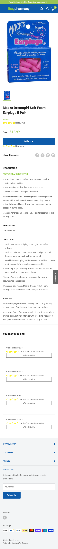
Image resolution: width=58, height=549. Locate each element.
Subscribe (11, 495)
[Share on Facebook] (37, 155)
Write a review (29, 355)
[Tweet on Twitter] (48, 155)
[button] (9, 123)
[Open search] (41, 8)
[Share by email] (53, 155)
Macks (6, 119)
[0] (53, 9)
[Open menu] (4, 9)
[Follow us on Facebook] (5, 517)
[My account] (47, 8)
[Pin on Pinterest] (42, 155)
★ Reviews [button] (55, 277)
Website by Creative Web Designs (15, 543)
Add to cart (29, 141)
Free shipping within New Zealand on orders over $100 (29, 2)
